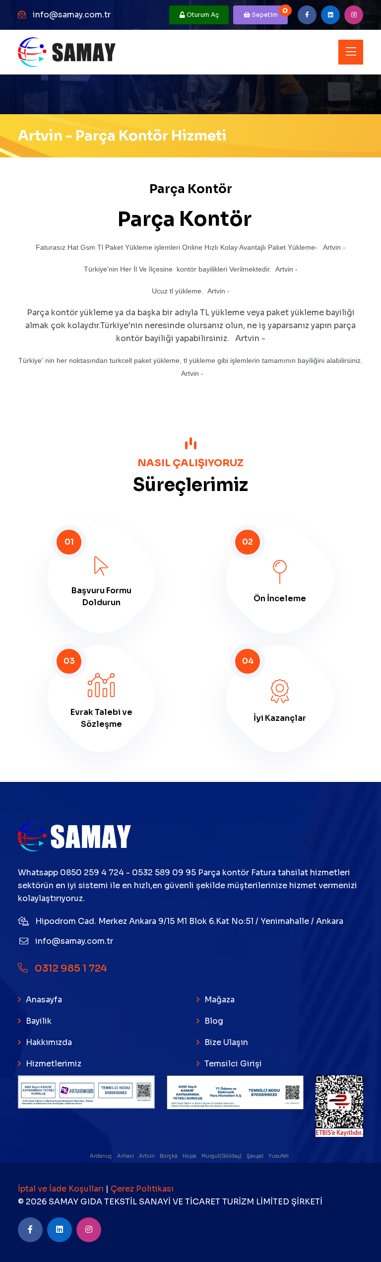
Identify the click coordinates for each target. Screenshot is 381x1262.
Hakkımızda (49, 1042)
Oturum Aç (202, 14)
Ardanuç (101, 1156)
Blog (213, 1021)
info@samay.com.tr (72, 14)
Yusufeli (279, 1156)
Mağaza (219, 999)
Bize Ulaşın (226, 1042)
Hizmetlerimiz (53, 1063)
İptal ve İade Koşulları (62, 1189)
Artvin (147, 1156)
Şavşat (255, 1156)
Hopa (190, 1156)
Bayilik (39, 1021)
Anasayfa (44, 999)
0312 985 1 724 (70, 968)
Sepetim (269, 12)
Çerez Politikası (142, 1189)
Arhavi (126, 1156)
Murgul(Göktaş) (222, 1156)
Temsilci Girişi (233, 1063)
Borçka (169, 1156)
